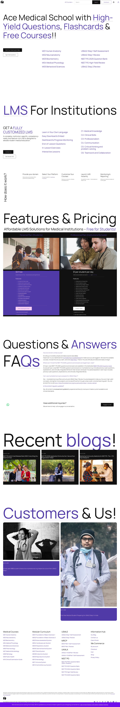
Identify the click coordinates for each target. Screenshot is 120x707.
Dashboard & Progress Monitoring (57, 140)
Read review (7, 574)
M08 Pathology (7, 654)
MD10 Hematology (38, 659)
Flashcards (83, 26)
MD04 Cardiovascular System (41, 643)
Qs (30, 360)
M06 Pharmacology (9, 648)
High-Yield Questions (58, 22)
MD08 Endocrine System (40, 654)
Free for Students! (101, 229)
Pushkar (5, 565)
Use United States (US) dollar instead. (91, 705)
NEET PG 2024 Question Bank (71, 669)
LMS (15, 109)
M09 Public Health (8, 657)
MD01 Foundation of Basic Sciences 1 (43, 635)
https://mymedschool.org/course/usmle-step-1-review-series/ (77, 383)
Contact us (94, 637)
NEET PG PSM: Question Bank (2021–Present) (71, 662)
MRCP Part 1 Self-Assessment (71, 644)
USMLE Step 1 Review (90, 55)
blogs (88, 440)
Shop (92, 655)
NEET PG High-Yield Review (93, 63)
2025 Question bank (103, 366)
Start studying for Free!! (24, 308)
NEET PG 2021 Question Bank (70, 666)
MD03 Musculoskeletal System (42, 640)
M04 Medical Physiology (53, 63)
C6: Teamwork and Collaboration (96, 153)
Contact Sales (78, 308)
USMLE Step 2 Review (90, 67)
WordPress (52, 177)
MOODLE (44, 178)
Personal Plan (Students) (31, 235)
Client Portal (95, 640)
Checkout (94, 649)
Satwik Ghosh (65, 612)
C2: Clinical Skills (88, 135)
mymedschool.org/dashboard (72, 358)
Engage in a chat (107, 404)
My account (94, 646)
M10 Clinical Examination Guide (12, 659)
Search (96, 2)
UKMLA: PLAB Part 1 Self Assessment (73, 655)
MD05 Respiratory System (40, 646)
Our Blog (93, 635)
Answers (94, 344)
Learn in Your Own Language (55, 132)
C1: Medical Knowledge (91, 131)
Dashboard (106, 2)
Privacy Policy (95, 657)
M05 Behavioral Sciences (53, 67)
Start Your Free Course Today (12, 50)
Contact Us (8, 152)
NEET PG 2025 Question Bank (94, 59)
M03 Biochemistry (50, 59)
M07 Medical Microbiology (11, 651)
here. (56, 383)
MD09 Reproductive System (41, 657)
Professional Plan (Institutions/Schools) (89, 235)
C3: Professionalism (90, 139)
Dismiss (105, 705)
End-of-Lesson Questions (54, 144)
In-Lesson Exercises (51, 148)
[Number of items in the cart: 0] (113, 2)
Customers (41, 513)
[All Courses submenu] (72, 2)
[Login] (118, 2)
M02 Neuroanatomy (51, 55)
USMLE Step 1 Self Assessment (95, 51)
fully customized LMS (18, 129)
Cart (92, 652)
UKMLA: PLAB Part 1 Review (70, 652)
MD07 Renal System (38, 651)
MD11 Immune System (39, 662)
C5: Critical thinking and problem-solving (92, 148)
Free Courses (27, 35)
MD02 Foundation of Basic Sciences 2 (44, 637)
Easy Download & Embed (53, 136)
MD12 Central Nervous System (41, 665)
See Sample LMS (9, 156)
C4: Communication (90, 143)
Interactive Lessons (51, 152)
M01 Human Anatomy (51, 51)
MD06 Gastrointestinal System (42, 648)
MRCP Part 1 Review (68, 646)
